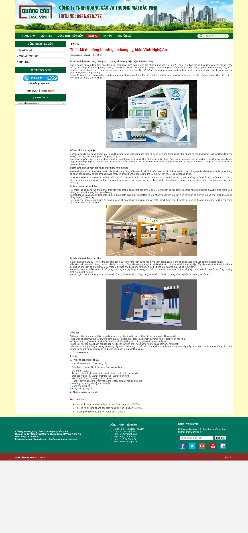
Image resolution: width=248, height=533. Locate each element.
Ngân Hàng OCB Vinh (125, 436)
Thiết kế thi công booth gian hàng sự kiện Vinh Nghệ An (103, 404)
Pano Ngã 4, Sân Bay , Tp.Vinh (129, 429)
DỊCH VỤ (92, 36)
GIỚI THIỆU (46, 36)
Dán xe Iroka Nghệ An (124, 431)
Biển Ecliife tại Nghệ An (125, 434)
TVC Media (40, 457)
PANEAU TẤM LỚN (26, 56)
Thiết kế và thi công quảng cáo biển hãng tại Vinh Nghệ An (104, 408)
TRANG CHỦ (28, 36)
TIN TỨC (107, 36)
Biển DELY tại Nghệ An (125, 439)
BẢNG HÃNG (23, 50)
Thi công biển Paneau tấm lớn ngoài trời (95, 411)
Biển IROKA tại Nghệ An (125, 441)
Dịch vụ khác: (77, 399)
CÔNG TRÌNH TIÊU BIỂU (70, 36)
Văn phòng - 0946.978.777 (40, 83)
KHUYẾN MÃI (124, 36)
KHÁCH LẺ (22, 62)
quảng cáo (227, 457)
